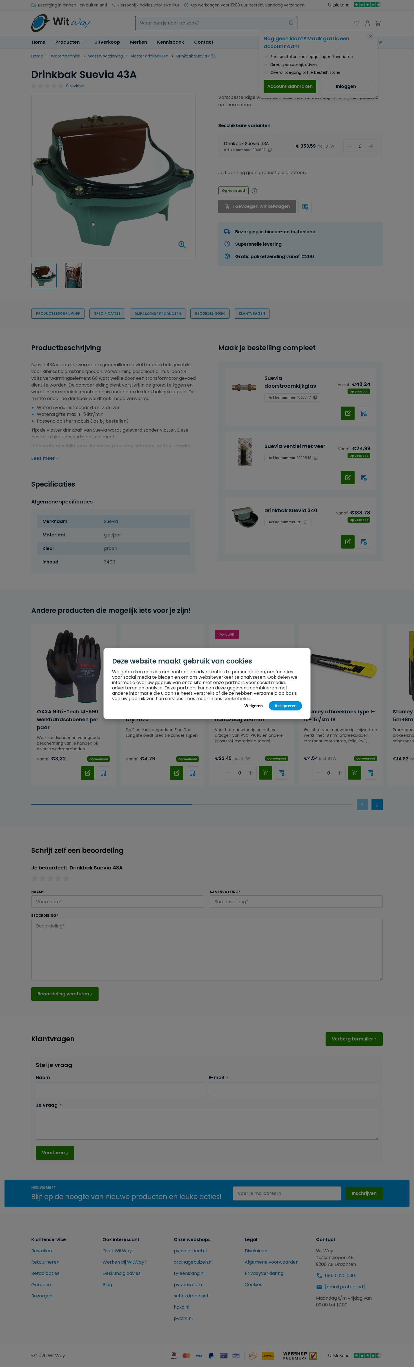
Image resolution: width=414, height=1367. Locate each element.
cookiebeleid (237, 698)
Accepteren (286, 705)
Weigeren (253, 705)
